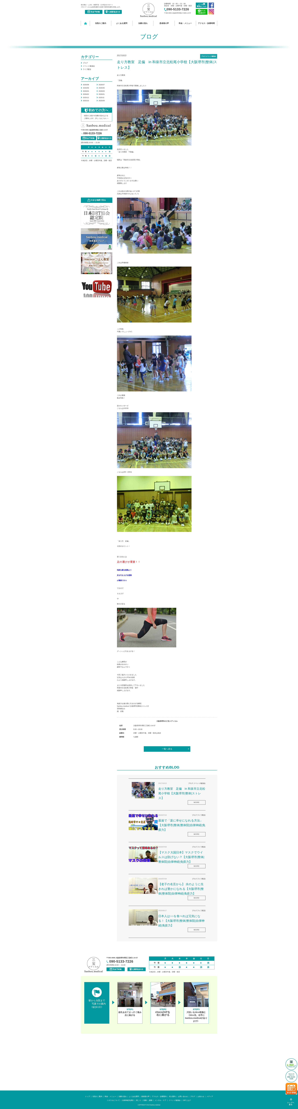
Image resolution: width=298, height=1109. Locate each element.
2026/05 (101, 88)
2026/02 (85, 94)
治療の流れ (143, 23)
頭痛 (145, 1100)
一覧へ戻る (167, 749)
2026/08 (85, 85)
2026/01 (101, 94)
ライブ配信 (86, 69)
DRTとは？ (187, 1100)
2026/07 (101, 85)
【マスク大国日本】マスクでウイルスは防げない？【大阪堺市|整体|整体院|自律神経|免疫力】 (181, 857)
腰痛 (150, 1100)
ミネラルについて (113, 1100)
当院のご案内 (100, 23)
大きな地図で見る (98, 200)
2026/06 (85, 88)
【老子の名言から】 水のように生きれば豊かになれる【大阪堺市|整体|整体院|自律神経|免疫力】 (181, 888)
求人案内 (172, 1096)
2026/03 (101, 91)
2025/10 (85, 101)
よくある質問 (121, 23)
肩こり (138, 1100)
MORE (197, 802)
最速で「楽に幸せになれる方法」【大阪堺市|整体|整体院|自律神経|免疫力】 (181, 825)
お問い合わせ (183, 1096)
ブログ (84, 63)
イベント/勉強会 (88, 66)
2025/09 (101, 101)
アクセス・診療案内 (159, 1096)
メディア (210, 1096)
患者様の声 (164, 23)
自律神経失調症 (128, 1100)
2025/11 (100, 97)
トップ (87, 1096)
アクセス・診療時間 (206, 23)
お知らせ (201, 1096)
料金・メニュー (185, 23)
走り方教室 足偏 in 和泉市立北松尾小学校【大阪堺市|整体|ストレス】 (181, 793)
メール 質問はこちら (202, 5)
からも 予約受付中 (202, 12)
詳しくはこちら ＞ (102, 118)
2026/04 (85, 91)
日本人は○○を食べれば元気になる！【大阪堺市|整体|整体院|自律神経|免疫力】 (181, 920)
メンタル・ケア (160, 1100)
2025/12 (85, 97)
